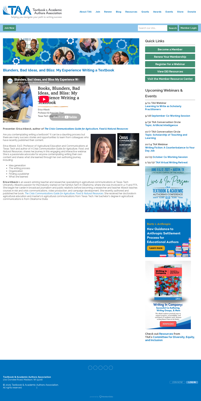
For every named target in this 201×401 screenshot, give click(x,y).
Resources (166, 333)
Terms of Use (29, 387)
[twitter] (95, 368)
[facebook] (90, 368)
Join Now (9, 28)
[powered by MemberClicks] (100, 397)
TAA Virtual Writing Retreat (171, 162)
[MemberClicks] (33, 12)
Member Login (189, 28)
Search (173, 28)
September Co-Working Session (170, 115)
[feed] (111, 368)
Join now (177, 382)
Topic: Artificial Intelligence (161, 125)
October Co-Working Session (170, 157)
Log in (192, 382)
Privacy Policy (45, 387)
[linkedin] (106, 368)
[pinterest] (100, 368)
